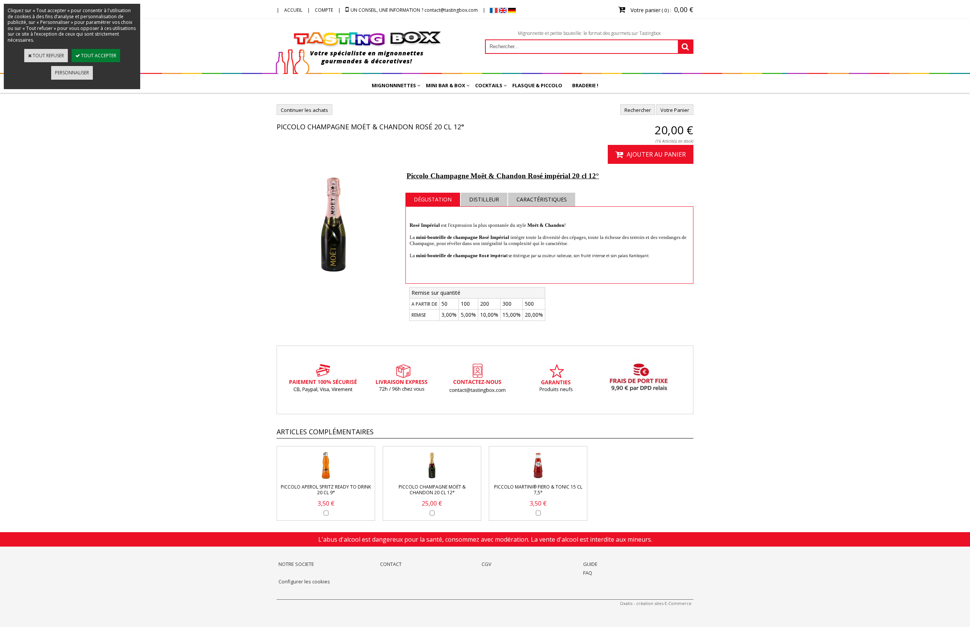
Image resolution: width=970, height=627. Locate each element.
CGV (486, 564)
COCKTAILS (488, 85)
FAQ (587, 572)
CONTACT (391, 564)
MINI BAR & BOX (445, 85)
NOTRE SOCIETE (296, 564)
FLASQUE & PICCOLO (537, 85)
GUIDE (590, 564)
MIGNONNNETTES (394, 85)
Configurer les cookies (304, 581)
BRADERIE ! (585, 85)
